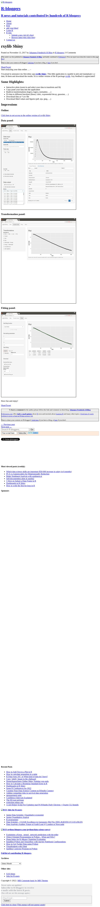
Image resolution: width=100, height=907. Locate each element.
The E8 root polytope (15, 800)
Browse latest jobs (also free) (23, 37)
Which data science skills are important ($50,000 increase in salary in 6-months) (39, 471)
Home (8, 21)
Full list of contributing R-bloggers (16, 853)
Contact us (10, 40)
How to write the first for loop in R (20, 486)
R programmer (12, 820)
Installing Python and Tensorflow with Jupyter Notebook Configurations (36, 842)
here (2, 59)
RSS (8, 26)
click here (31, 63)
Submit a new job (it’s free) (22, 35)
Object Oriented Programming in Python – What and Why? (30, 837)
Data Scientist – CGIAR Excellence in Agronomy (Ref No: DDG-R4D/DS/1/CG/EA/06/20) (44, 822)
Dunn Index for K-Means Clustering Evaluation (26, 839)
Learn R (9, 30)
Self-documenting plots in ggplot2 (20, 479)
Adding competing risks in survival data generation (27, 793)
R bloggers (59, 53)
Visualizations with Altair (16, 846)
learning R (59, 414)
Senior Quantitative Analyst (17, 817)
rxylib (67, 76)
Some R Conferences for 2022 (18, 788)
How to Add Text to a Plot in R (19, 772)
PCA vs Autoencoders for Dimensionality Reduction (27, 474)
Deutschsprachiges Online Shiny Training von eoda (27, 781)
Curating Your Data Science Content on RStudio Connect (30, 791)
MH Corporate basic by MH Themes (33, 880)
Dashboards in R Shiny (15, 483)
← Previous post (8, 424)
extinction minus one (14, 802)
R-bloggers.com (6, 414)
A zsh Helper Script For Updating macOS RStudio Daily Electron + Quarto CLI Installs (42, 805)
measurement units (13, 795)
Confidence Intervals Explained (19, 798)
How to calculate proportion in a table (21, 774)
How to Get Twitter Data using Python (22, 844)
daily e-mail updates (24, 414)
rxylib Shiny (41, 74)
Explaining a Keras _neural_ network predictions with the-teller (32, 835)
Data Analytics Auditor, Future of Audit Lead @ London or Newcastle (35, 824)
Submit (7, 901)
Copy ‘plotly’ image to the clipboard (21, 779)
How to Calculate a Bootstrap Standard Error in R (26, 784)
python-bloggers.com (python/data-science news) (29, 829)
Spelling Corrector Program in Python (21, 849)
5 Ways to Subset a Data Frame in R (21, 481)
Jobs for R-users (15, 810)
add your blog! (12, 28)
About (8, 23)
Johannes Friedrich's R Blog (40, 53)
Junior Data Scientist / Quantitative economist (25, 815)
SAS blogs (10, 874)
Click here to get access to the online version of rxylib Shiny (25, 115)
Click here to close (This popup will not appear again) (23, 905)
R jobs (9, 33)
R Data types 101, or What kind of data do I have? (27, 776)
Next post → (6, 427)
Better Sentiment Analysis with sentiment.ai (24, 476)
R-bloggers (61, 57)
